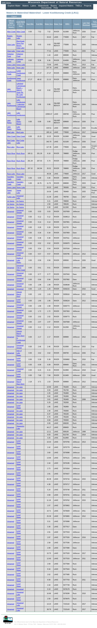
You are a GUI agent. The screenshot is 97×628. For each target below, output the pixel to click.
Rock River (11, 153)
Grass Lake (11, 65)
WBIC (67, 24)
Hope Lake (11, 68)
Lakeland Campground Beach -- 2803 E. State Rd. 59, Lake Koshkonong (21, 90)
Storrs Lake (11, 187)
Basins (54, 6)
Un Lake (20, 387)
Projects (87, 6)
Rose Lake (11, 174)
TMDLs (78, 6)
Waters (25, 6)
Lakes (33, 6)
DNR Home (6, 3)
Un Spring (10, 201)
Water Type (58, 24)
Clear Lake (11, 45)
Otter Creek (11, 136)
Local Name (20, 22)
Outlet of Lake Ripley (20, 260)
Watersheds (43, 6)
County (76, 24)
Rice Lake (10, 147)
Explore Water (14, 6)
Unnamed (10, 211)
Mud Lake (10, 132)
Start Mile (29, 24)
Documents (46, 8)
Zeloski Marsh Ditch (19, 294)
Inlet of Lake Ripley (19, 353)
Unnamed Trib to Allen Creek (21, 268)
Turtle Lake (11, 197)
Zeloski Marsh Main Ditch (20, 382)
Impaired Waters (66, 6)
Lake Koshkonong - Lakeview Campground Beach (21, 104)
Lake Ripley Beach (19, 121)
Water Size (49, 24)
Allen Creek (11, 32)
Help (56, 8)
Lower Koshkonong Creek (21, 73)
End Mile (39, 24)
